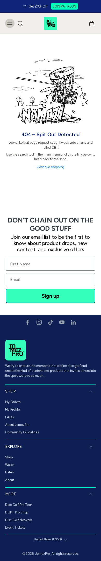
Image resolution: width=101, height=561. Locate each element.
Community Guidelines (22, 432)
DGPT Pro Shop (16, 512)
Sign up (50, 296)
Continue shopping (50, 167)
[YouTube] (62, 322)
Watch (10, 465)
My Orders (12, 402)
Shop (9, 457)
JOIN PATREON (64, 6)
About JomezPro (17, 425)
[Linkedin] (73, 322)
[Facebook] (27, 322)
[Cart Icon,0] (90, 23)
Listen (9, 472)
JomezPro (42, 554)
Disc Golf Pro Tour (18, 505)
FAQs (9, 417)
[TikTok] (50, 322)
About (9, 480)
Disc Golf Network (18, 520)
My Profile (12, 409)
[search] (20, 23)
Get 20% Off (38, 6)
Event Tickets (15, 527)
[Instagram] (39, 322)
